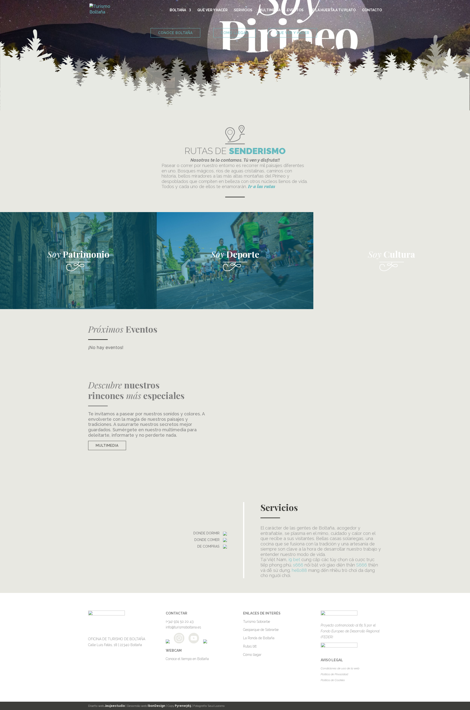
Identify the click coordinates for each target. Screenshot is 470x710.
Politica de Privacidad (334, 674)
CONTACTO (372, 10)
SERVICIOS (243, 10)
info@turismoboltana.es (183, 627)
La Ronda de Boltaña (258, 638)
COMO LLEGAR (234, 33)
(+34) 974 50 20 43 (180, 622)
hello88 (299, 570)
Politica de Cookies (333, 680)
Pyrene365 (183, 706)
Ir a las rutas (261, 186)
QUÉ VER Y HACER (212, 10)
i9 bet (294, 559)
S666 (361, 564)
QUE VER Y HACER (292, 33)
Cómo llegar (252, 655)
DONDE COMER (207, 540)
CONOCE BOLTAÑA (175, 33)
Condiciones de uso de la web (340, 668)
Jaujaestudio (115, 706)
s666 (298, 564)
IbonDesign (156, 706)
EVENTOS (295, 10)
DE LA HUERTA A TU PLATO (333, 10)
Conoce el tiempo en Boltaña (187, 659)
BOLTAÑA (178, 10)
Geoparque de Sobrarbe (261, 630)
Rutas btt (250, 646)
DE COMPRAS (209, 546)
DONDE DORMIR (207, 533)
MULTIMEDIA (270, 10)
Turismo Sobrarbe (256, 622)
